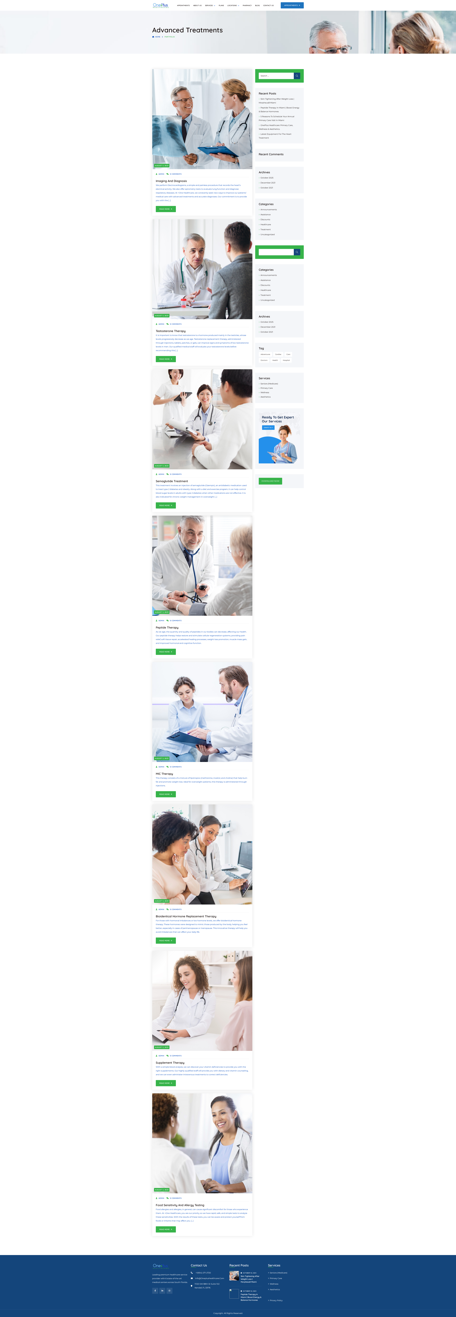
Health (275, 360)
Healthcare (266, 224)
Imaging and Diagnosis (171, 181)
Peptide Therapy (167, 627)
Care (288, 354)
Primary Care (267, 388)
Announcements (269, 209)
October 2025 (267, 178)
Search (297, 252)
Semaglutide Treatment (172, 481)
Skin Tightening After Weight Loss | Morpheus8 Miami (250, 1279)
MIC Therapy (164, 773)
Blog (257, 5)
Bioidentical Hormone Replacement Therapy (186, 916)
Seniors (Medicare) (269, 384)
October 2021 (267, 188)
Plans (221, 5)
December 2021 (268, 183)
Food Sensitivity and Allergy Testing (180, 1205)
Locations (232, 5)
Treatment (266, 229)
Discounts (265, 219)
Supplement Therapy (170, 1062)
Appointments (183, 5)
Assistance (266, 214)
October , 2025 (249, 1273)
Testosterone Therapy (171, 331)
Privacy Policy (276, 1300)
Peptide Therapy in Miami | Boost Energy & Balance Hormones (251, 1297)
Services (209, 5)
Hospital (286, 360)
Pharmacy (247, 5)
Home (157, 37)
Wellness (265, 392)
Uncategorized (268, 234)
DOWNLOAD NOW (270, 481)
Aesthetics (266, 397)
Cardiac (278, 354)
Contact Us (268, 5)
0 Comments (175, 174)
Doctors (264, 360)
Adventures (265, 354)
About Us (197, 5)
